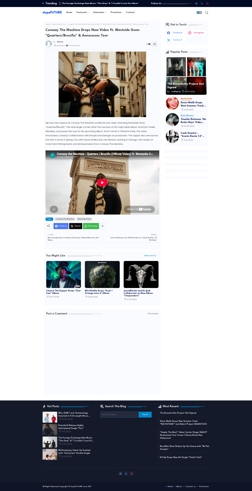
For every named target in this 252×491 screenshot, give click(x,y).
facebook (177, 33)
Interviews (98, 12)
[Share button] (102, 226)
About (179, 486)
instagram (199, 33)
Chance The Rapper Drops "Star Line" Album (63, 292)
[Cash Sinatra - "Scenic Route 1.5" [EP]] (172, 136)
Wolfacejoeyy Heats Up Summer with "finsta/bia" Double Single (74, 451)
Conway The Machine (65, 219)
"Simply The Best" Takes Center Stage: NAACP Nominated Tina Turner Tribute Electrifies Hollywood (183, 435)
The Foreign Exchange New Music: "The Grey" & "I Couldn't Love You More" (100, 3)
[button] (199, 12)
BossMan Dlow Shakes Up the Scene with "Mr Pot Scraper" (184, 447)
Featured (81, 12)
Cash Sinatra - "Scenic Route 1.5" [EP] (191, 135)
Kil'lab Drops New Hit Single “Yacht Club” (181, 457)
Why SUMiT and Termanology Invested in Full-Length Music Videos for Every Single (73, 415)
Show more (149, 256)
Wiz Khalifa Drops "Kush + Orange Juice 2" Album (99, 292)
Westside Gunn (58, 24)
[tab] (69, 12)
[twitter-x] (202, 3)
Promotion (116, 12)
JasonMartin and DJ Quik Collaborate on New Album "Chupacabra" (138, 293)
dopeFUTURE (52, 12)
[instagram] (207, 3)
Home (69, 12)
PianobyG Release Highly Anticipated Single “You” (71, 427)
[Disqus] (102, 355)
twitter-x (177, 40)
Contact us (191, 486)
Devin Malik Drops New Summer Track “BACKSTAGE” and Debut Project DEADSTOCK (192, 104)
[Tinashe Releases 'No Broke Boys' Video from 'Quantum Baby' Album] (172, 119)
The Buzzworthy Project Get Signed (178, 413)
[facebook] (196, 3)
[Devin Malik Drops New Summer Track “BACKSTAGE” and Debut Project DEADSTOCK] (172, 103)
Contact (130, 12)
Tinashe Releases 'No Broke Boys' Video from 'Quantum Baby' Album (194, 121)
